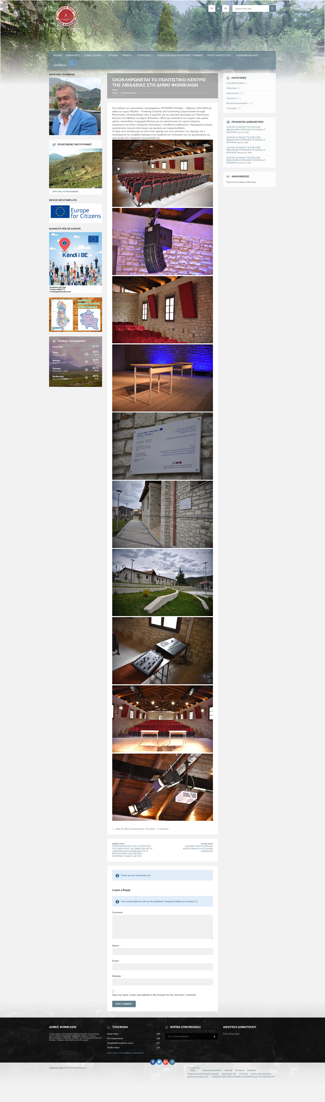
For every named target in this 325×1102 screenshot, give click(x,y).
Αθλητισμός (231, 88)
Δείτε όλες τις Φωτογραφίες (65, 191)
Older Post (207, 844)
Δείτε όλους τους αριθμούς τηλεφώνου (125, 1053)
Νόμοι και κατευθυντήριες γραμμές (180, 55)
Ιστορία (113, 55)
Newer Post (118, 844)
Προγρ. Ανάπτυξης (218, 55)
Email (116, 960)
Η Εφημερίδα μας (247, 55)
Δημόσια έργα (138, 829)
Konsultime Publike (235, 83)
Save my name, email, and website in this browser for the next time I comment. (154, 994)
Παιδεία (126, 55)
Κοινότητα (231, 98)
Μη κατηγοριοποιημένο (237, 103)
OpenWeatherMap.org (77, 1068)
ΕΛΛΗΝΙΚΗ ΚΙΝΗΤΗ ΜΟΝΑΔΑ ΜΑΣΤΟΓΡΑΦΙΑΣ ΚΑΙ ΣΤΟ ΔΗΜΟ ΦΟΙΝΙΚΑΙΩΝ (198, 848)
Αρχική (57, 55)
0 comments (163, 829)
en (225, 8)
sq (211, 8)
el (219, 8)
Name (116, 945)
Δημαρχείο (73, 55)
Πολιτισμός (150, 829)
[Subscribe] (214, 1036)
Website (116, 976)
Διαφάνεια (59, 65)
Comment (117, 912)
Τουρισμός (144, 55)
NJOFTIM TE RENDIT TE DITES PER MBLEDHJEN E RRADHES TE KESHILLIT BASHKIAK (245, 129)
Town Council (93, 55)
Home (115, 93)
